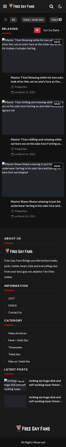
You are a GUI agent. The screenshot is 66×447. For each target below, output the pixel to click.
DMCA (12, 305)
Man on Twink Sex (19, 361)
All (13, 19)
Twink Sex (14, 354)
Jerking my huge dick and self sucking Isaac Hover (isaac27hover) (45, 383)
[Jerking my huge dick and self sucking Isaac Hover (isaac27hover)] (15, 401)
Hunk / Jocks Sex (33, 19)
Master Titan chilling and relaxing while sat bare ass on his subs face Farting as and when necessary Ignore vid (36, 142)
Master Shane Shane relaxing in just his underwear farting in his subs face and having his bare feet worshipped (36, 204)
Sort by (51, 30)
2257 (11, 298)
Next (60, 20)
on (25, 92)
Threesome (15, 347)
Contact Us (15, 312)
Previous (6, 20)
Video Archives (17, 333)
